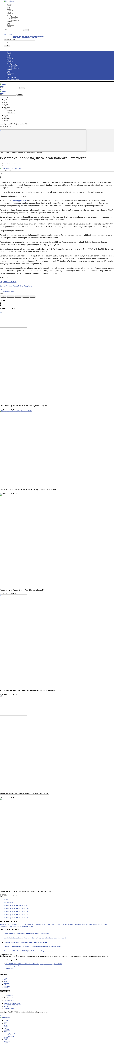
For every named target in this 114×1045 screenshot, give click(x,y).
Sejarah (32, 297)
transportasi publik (87, 924)
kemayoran (26, 297)
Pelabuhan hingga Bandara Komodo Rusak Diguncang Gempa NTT (23, 590)
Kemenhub (13, 924)
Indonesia (18, 297)
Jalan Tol (23, 924)
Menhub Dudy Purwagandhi (25, 926)
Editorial (13, 18)
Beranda (9, 4)
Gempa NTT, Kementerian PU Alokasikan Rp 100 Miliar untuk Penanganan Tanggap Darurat (32, 946)
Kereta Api (50, 924)
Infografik (10, 10)
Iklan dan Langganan (13, 79)
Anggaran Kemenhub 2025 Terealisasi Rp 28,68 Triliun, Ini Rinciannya (25, 942)
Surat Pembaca (15, 20)
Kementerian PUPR (58, 924)
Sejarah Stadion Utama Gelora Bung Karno (16, 286)
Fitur (8, 7)
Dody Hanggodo (69, 924)
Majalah (9, 21)
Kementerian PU (4, 924)
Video (9, 12)
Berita (9, 5)
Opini (9, 15)
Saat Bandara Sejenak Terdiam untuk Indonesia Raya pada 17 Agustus (23, 406)
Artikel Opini (14, 17)
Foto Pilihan (10, 13)
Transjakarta (78, 924)
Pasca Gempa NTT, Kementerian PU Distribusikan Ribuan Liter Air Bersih (26, 933)
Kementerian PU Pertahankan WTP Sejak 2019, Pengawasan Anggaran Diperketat (29, 951)
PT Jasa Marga (12, 926)
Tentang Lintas (11, 77)
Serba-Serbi (10, 25)
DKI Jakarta (10, 297)
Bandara (3, 297)
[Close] (0, 89)
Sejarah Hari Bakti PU (8, 282)
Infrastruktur (95, 924)
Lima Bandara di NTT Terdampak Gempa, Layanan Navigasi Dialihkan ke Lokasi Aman (29, 489)
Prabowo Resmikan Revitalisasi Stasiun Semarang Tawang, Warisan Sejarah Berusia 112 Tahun (32, 690)
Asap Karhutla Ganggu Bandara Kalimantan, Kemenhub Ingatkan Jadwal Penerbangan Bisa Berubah (35, 938)
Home (1, 152)
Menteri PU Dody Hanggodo (35, 924)
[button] (57, 176)
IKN (45, 924)
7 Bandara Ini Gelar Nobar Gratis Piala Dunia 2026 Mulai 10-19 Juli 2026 (24, 794)
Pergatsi (9, 26)
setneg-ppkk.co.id (19, 200)
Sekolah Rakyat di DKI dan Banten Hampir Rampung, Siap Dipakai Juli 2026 (25, 891)
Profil (9, 9)
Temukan (26, 29)
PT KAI (18, 924)
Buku (9, 23)
